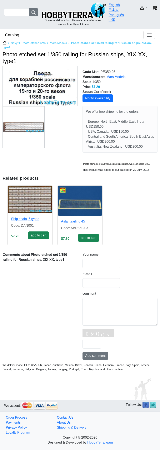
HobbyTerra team (100, 442)
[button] (141, 7)
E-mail (87, 274)
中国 (112, 20)
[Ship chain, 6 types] (30, 199)
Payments (13, 422)
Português (116, 15)
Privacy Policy (16, 427)
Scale (86, 82)
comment (89, 293)
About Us (64, 422)
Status (87, 92)
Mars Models (58, 43)
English (114, 5)
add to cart (38, 235)
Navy (14, 43)
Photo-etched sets (34, 43)
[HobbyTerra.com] (74, 10)
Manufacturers (93, 77)
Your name (90, 254)
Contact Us (65, 417)
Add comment (95, 355)
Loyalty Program (18, 432)
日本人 (114, 10)
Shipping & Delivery (71, 427)
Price (86, 87)
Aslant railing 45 (73, 221)
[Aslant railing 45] (80, 200)
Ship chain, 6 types (25, 219)
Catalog (12, 35)
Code (86, 72)
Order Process (16, 417)
